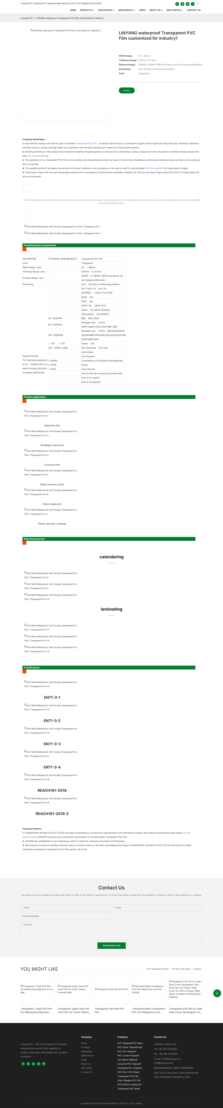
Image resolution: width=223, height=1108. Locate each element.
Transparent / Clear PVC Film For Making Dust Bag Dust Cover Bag (36, 1010)
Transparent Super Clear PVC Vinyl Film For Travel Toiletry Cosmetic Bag (74, 1010)
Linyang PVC (27, 18)
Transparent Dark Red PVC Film (109, 1010)
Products (197, 969)
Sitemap (138, 1103)
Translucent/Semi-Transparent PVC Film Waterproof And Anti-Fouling (148, 1010)
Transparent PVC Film (86, 143)
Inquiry (127, 90)
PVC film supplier (153, 168)
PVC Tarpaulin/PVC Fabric (158, 969)
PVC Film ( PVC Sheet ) (181, 969)
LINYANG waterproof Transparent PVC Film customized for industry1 (69, 18)
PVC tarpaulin (34, 156)
